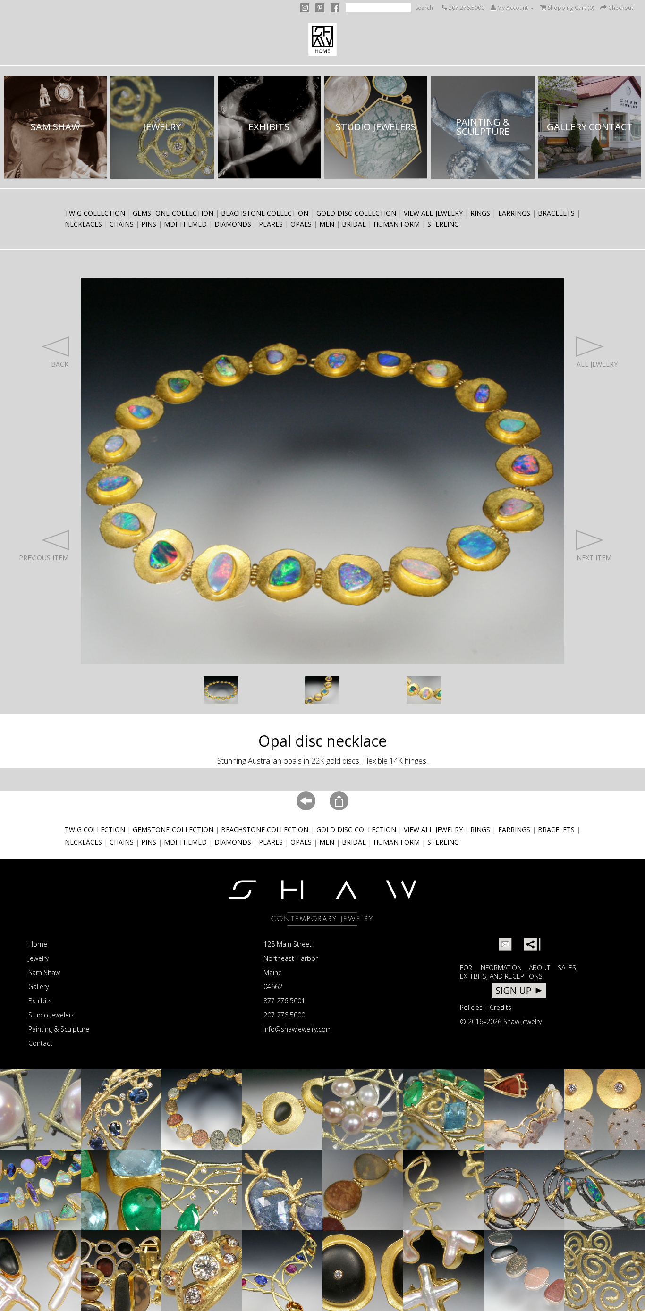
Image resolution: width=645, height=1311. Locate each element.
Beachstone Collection (264, 213)
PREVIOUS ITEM (43, 557)
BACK (59, 364)
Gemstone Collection (173, 213)
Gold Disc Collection (356, 213)
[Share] (530, 944)
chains (122, 223)
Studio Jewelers (51, 1014)
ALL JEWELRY (597, 364)
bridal (354, 223)
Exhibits (40, 1000)
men (326, 223)
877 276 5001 (284, 1000)
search (424, 8)
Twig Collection (95, 213)
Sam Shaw (44, 972)
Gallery (38, 986)
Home (37, 944)
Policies (471, 1007)
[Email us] (505, 944)
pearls (271, 223)
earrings (514, 213)
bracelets (556, 213)
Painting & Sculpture (58, 1029)
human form (396, 223)
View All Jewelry (433, 213)
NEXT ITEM (594, 557)
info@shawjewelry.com (297, 1029)
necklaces (83, 223)
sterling (443, 223)
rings (480, 213)
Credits (500, 1007)
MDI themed (185, 223)
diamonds (232, 223)
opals (301, 223)
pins (148, 223)
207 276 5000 (284, 1014)
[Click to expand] (221, 690)
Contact (40, 1043)
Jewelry (38, 958)
